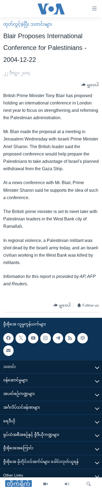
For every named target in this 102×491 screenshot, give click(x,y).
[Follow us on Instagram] (45, 338)
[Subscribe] (8, 350)
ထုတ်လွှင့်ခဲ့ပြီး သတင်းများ (27, 24)
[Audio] (67, 484)
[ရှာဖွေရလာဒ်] (89, 484)
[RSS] (70, 338)
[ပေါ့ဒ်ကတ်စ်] (82, 338)
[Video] (45, 484)
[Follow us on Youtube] (33, 338)
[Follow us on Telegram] (58, 338)
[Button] (90, 85)
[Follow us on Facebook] (8, 338)
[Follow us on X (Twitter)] (21, 338)
